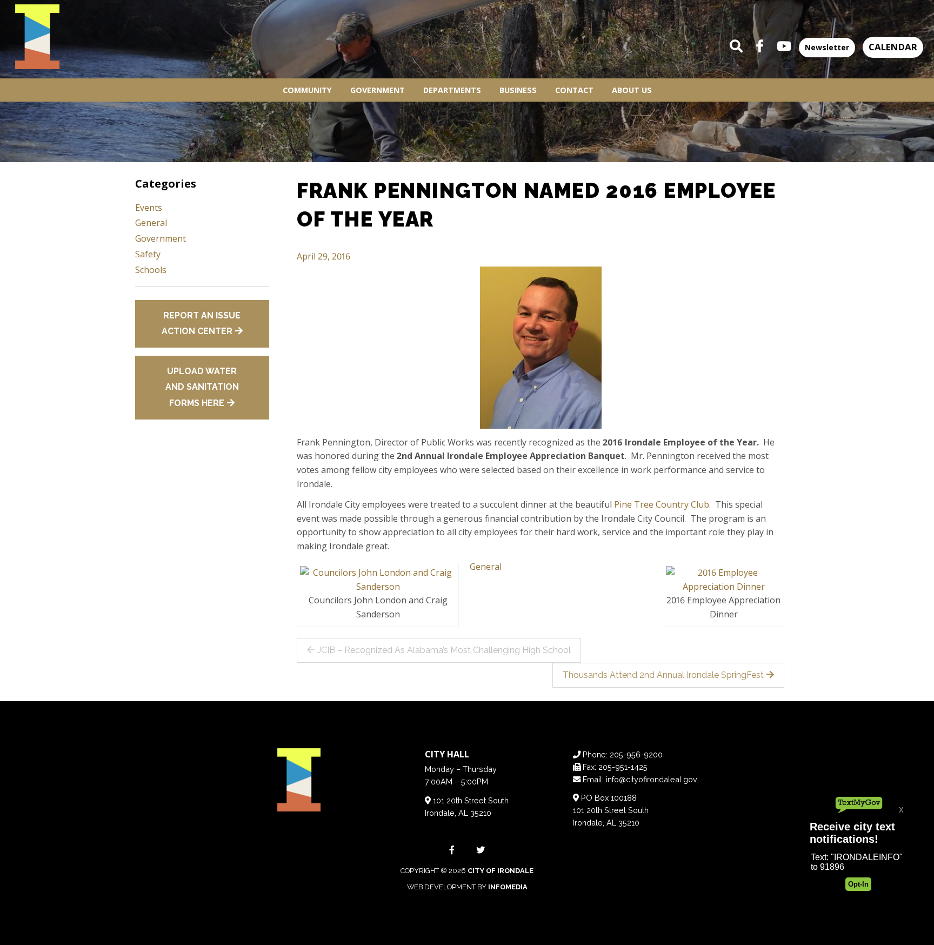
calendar (893, 47)
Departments (452, 90)
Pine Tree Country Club (661, 504)
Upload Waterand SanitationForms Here (202, 387)
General (486, 567)
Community (307, 90)
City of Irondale (500, 871)
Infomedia (508, 887)
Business (518, 90)
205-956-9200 (636, 754)
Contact (574, 90)
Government (377, 90)
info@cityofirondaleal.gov (651, 779)
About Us (632, 90)
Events (148, 208)
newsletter (827, 47)
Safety (148, 254)
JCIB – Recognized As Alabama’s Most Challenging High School (444, 650)
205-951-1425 (623, 766)
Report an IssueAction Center (201, 323)
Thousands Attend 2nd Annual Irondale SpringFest (663, 675)
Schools (150, 270)
